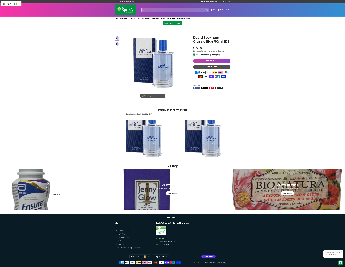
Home (116, 18)
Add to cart (212, 61)
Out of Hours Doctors (183, 18)
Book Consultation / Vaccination (172, 23)
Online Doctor (171, 18)
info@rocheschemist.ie (210, 2)
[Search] (207, 10)
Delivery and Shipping (158, 18)
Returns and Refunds (122, 237)
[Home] (125, 9)
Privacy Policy (120, 234)
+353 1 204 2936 (225, 2)
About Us (118, 241)
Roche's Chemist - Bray (204, 263)
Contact (133, 18)
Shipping (205, 51)
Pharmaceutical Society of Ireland (127, 248)
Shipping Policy (120, 244)
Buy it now (212, 67)
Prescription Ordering (143, 18)
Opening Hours (124, 18)
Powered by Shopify (219, 263)
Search (117, 227)
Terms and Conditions (123, 230)
